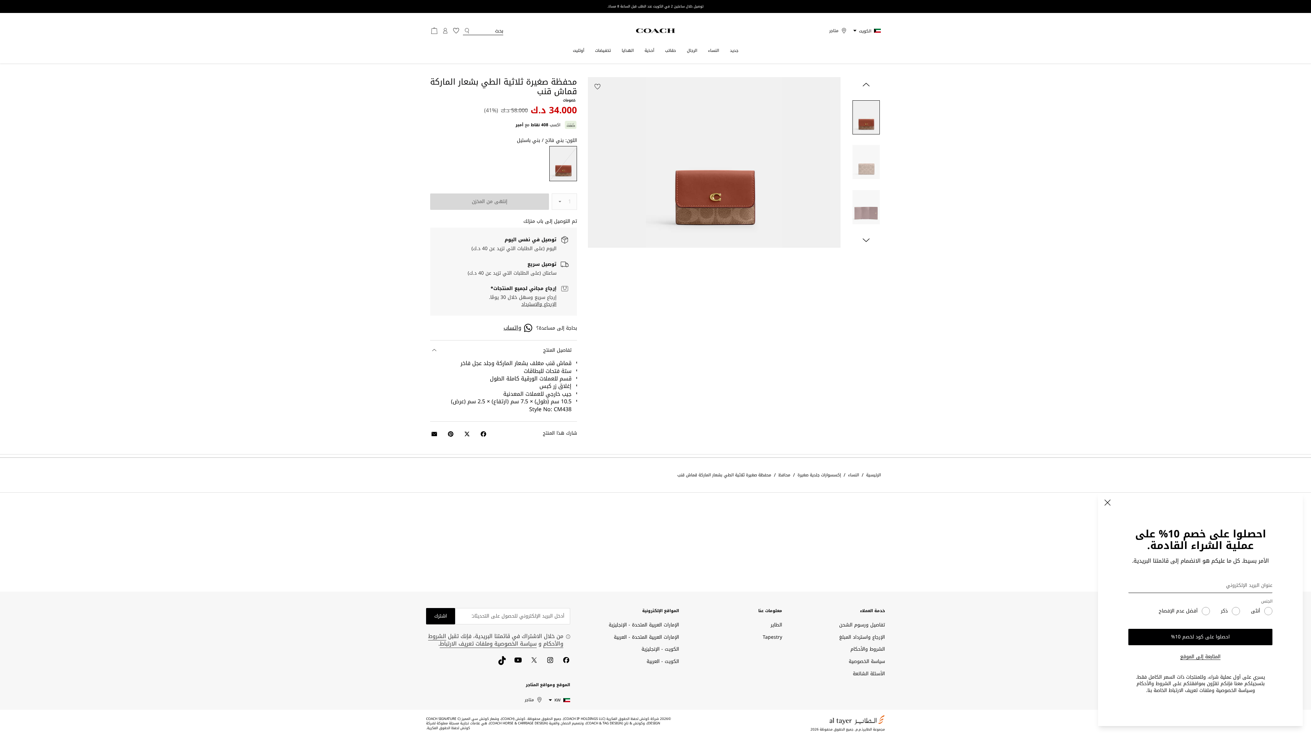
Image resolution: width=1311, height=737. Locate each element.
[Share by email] (434, 434)
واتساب (512, 328)
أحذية (649, 50)
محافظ (784, 475)
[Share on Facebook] (483, 434)
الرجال (692, 50)
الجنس (1266, 601)
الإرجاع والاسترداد (538, 304)
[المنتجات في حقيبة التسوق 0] (434, 31)
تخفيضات (603, 50)
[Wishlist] (597, 87)
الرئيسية (873, 475)
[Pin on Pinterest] (451, 434)
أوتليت (578, 50)
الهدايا (628, 50)
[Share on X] (467, 434)
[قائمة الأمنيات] (456, 31)
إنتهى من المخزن (489, 201)
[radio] (563, 164)
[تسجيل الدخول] (445, 31)
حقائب (670, 50)
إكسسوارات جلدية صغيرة (819, 475)
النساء (713, 50)
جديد (734, 50)
